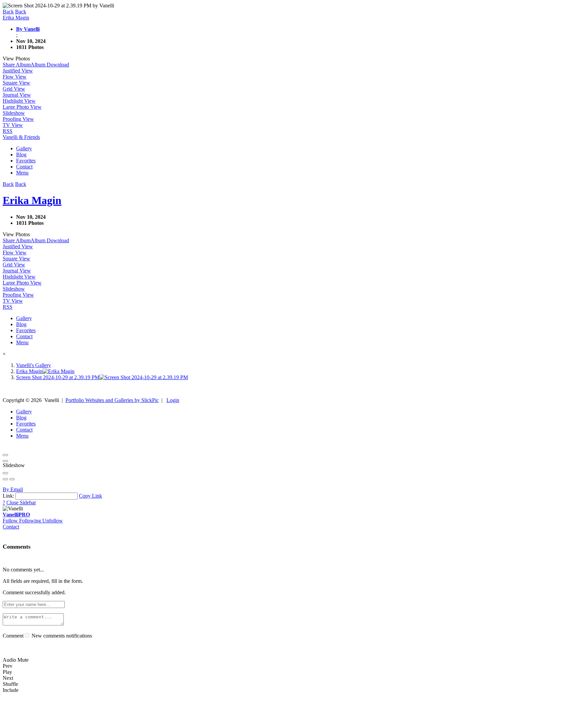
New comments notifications (61, 636)
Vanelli (16, 514)
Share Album (17, 64)
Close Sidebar (21, 502)
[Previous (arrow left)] (5, 479)
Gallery (24, 148)
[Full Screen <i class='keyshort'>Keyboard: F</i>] (5, 461)
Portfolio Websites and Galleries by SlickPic (112, 400)
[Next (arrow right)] (12, 479)
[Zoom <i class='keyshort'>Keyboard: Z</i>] (5, 473)
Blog (21, 154)
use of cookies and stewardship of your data (368, 702)
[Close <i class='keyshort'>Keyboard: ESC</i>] (5, 455)
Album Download (50, 64)
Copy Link (90, 496)
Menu (22, 172)
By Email (13, 489)
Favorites (26, 160)
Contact (24, 166)
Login (172, 400)
